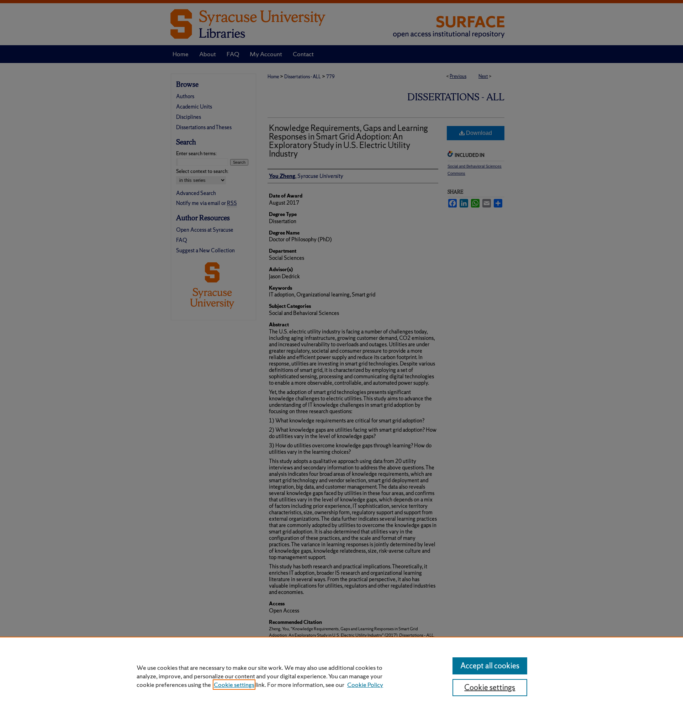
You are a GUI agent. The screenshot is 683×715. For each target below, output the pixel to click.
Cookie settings (234, 684)
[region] (341, 676)
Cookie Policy (365, 684)
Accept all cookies (489, 666)
